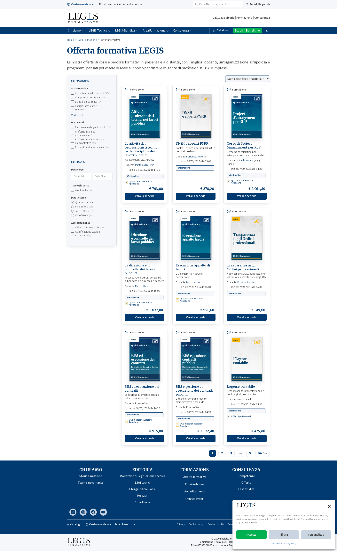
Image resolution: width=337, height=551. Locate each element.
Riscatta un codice (110, 4)
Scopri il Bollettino (247, 30)
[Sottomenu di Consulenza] (191, 31)
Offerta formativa (194, 477)
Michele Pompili (245, 161)
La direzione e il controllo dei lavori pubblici (140, 269)
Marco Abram (142, 286)
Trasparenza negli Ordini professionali (243, 267)
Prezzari (142, 496)
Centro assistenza (82, 4)
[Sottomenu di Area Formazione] (167, 31)
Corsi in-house (194, 484)
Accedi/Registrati (260, 4)
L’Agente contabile (241, 386)
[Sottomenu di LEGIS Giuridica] (137, 31)
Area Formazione (87, 40)
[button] (329, 506)
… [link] (240, 453)
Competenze (246, 476)
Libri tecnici (142, 483)
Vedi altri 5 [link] (77, 115)
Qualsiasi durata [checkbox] (84, 202)
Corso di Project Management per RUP (244, 145)
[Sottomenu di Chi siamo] (83, 31)
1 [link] (212, 453)
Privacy (181, 524)
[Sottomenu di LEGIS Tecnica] (109, 31)
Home (70, 40)
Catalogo (223, 30)
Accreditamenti (194, 491)
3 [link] (231, 453)
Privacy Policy (290, 543)
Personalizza (316, 535)
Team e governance (90, 483)
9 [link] (250, 453)
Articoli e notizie (132, 4)
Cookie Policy (276, 543)
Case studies (246, 489)
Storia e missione (90, 476)
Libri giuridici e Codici (142, 489)
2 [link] (222, 453)
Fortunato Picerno (196, 157)
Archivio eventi (194, 499)
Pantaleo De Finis (144, 165)
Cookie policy (196, 524)
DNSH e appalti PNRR (192, 143)
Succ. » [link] (262, 453)
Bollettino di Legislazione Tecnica (142, 476)
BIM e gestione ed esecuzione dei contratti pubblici (194, 390)
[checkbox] (92, 93)
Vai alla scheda (144, 196)
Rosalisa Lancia (245, 282)
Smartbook (142, 502)
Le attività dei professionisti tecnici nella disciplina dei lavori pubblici (142, 149)
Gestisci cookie (216, 524)
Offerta (246, 483)
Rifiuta (284, 535)
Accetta (251, 535)
